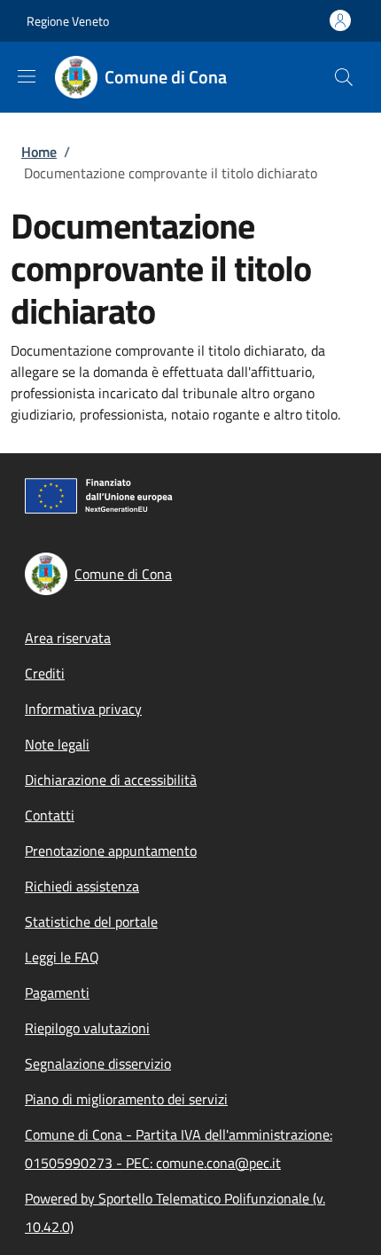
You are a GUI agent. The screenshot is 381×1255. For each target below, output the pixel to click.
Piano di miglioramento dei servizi (126, 1099)
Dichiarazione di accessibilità (111, 779)
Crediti (45, 673)
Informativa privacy (83, 708)
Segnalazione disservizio (98, 1063)
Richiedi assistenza (82, 886)
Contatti (49, 815)
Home (39, 151)
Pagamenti (57, 992)
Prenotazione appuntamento (111, 850)
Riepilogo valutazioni (87, 1028)
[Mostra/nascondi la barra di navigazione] (27, 76)
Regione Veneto (68, 21)
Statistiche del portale (91, 921)
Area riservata (68, 637)
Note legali (57, 744)
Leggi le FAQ (62, 957)
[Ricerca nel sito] (343, 77)
